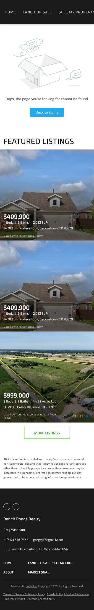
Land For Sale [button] (37, 12)
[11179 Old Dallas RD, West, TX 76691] (47, 377)
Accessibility (47, 598)
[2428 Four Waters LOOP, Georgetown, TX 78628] (47, 194)
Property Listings (14, 598)
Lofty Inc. (31, 586)
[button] (15, 562)
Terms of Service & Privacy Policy (24, 594)
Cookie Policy (55, 594)
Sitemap (32, 598)
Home (10, 12)
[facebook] (6, 506)
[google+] (16, 506)
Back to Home (47, 112)
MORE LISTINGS (47, 433)
